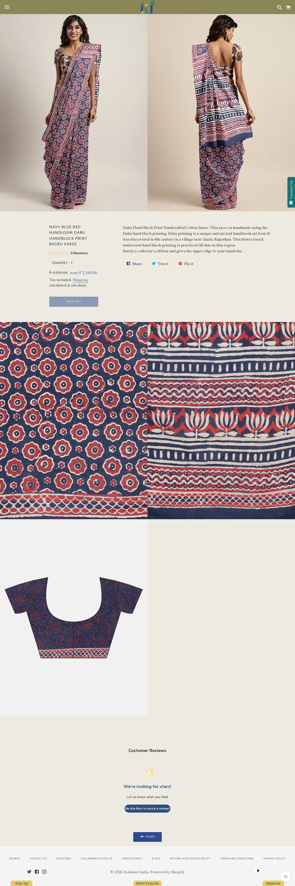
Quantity (59, 262)
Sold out (73, 301)
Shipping (80, 279)
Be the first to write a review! (147, 809)
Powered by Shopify (167, 871)
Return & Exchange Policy (190, 858)
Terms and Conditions (237, 858)
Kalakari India (136, 871)
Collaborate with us (97, 858)
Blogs (156, 858)
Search (14, 858)
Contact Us (38, 858)
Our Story (63, 858)
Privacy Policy (274, 858)
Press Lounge (132, 858)
